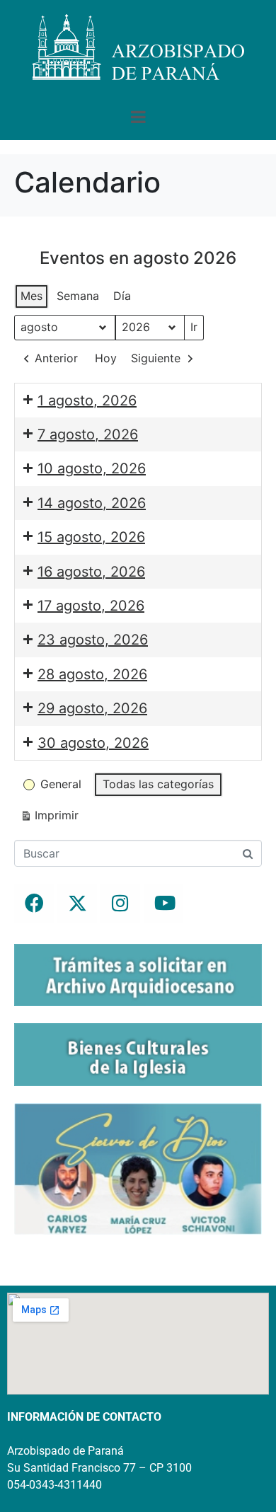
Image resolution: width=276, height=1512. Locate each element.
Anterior (56, 358)
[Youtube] (163, 903)
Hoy (106, 358)
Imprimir (49, 818)
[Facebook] (34, 903)
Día (122, 296)
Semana (78, 296)
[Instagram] (120, 903)
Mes (31, 296)
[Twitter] (77, 903)
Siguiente (155, 358)
